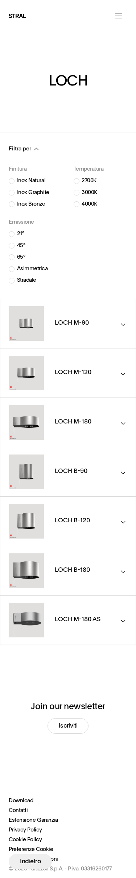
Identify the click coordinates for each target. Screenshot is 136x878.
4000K (89, 204)
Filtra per (20, 149)
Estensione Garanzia (33, 820)
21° (20, 233)
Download (21, 800)
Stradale (26, 280)
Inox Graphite (33, 192)
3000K (89, 192)
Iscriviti (68, 726)
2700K (89, 180)
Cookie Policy (25, 839)
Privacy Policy (25, 830)
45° (21, 245)
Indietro (30, 862)
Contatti (18, 810)
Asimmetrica (32, 268)
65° (21, 257)
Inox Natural (31, 180)
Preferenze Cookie (31, 849)
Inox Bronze (31, 204)
